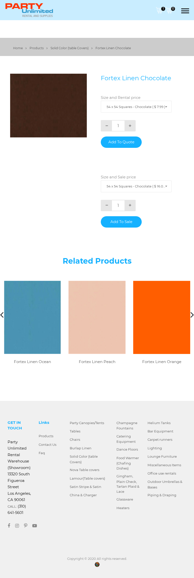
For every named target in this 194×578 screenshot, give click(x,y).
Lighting (155, 448)
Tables (75, 431)
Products (37, 48)
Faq (42, 453)
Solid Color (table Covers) (70, 48)
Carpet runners (160, 439)
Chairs (75, 439)
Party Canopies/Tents (87, 423)
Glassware (124, 499)
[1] (159, 9)
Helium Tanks (159, 423)
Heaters (122, 508)
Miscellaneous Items (164, 465)
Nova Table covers (84, 470)
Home (18, 48)
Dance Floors (127, 449)
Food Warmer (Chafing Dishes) (127, 463)
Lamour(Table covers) (87, 478)
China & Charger (83, 495)
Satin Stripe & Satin (85, 487)
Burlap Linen (80, 448)
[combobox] (136, 106)
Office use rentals (162, 473)
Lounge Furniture (162, 456)
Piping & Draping (162, 495)
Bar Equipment (160, 431)
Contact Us (47, 445)
